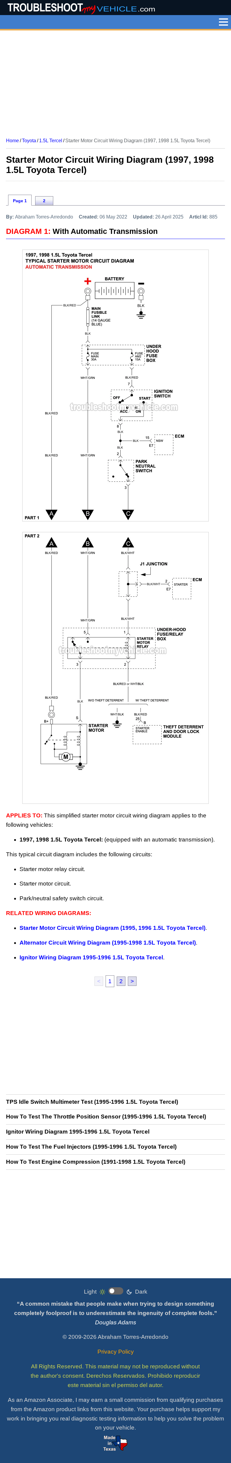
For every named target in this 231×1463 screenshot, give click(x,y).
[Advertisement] (115, 81)
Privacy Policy (115, 1351)
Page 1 (20, 200)
